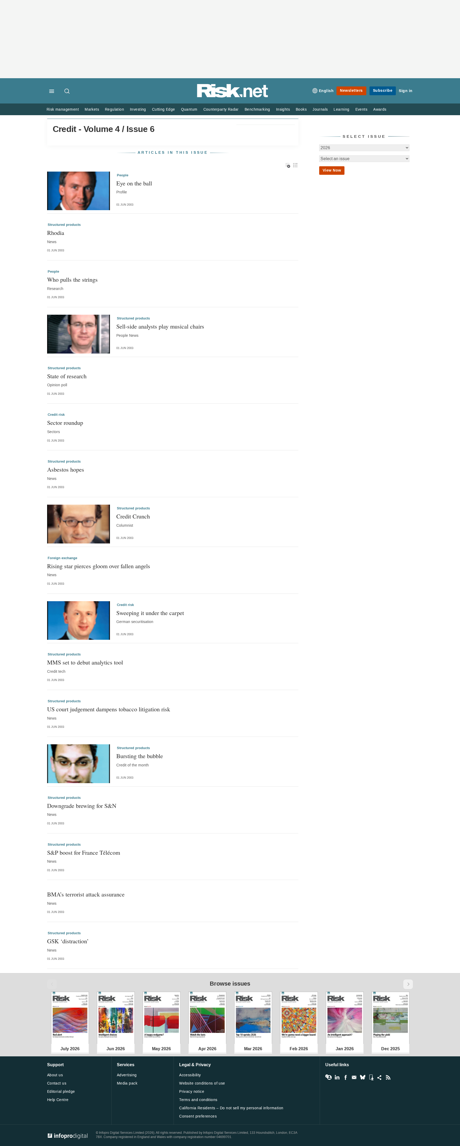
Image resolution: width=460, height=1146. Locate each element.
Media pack (127, 1083)
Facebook (345, 1077)
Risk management (63, 109)
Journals (320, 109)
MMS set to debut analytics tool (85, 662)
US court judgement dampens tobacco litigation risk (108, 709)
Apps (371, 1077)
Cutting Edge (163, 109)
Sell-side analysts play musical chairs (160, 326)
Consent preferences (198, 1116)
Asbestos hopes (65, 469)
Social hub (379, 1077)
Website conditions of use (202, 1083)
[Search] (67, 91)
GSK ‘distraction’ (68, 941)
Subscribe (383, 90)
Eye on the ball (134, 183)
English (326, 91)
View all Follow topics (328, 1077)
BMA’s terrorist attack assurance (86, 894)
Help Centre (58, 1099)
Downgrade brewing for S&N (81, 805)
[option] (70, 1018)
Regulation (114, 109)
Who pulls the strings (72, 279)
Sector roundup (65, 422)
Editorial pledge (61, 1091)
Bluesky (362, 1077)
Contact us (56, 1083)
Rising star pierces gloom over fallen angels (98, 566)
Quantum (189, 109)
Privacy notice (191, 1091)
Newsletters (351, 90)
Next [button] (408, 984)
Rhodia (55, 232)
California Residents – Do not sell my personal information (231, 1108)
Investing (138, 109)
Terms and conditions (198, 1099)
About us (55, 1075)
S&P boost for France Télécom (83, 852)
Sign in (406, 91)
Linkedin (337, 1077)
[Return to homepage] (233, 96)
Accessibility (190, 1075)
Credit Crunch (133, 516)
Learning (341, 109)
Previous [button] (52, 984)
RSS (388, 1077)
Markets (92, 109)
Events (361, 109)
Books (301, 109)
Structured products (64, 224)
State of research (67, 376)
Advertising (127, 1075)
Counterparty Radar (221, 109)
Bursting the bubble (139, 756)
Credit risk (56, 414)
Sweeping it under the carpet (150, 612)
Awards (379, 109)
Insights (283, 109)
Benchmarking (257, 109)
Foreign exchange (62, 558)
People (122, 175)
